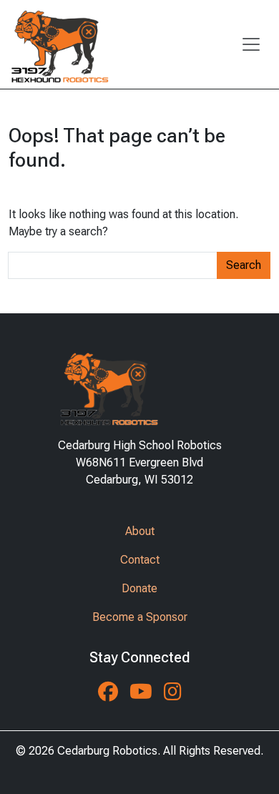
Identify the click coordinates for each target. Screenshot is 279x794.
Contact (140, 560)
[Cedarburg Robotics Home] (140, 386)
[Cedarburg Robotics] (59, 44)
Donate (139, 588)
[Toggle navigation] (251, 44)
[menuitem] (139, 531)
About (140, 531)
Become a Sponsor (139, 617)
